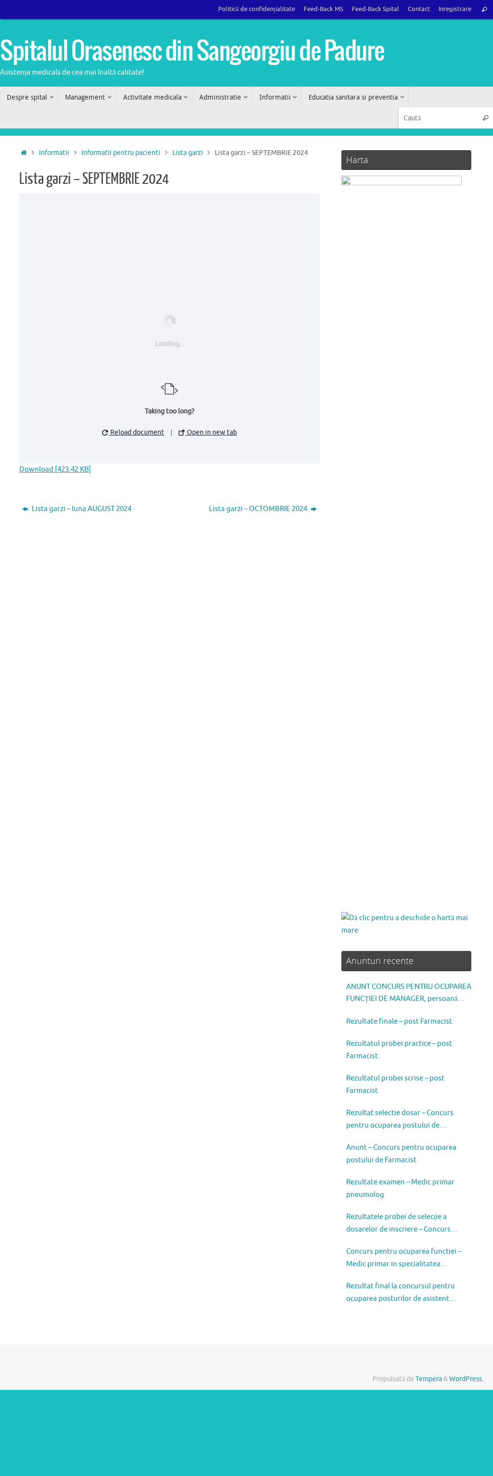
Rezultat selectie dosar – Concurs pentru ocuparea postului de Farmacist (400, 1119)
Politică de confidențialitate (256, 9)
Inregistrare (455, 9)
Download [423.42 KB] (55, 469)
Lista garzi (187, 153)
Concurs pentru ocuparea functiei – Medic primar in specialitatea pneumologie (403, 1258)
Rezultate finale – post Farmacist (399, 1021)
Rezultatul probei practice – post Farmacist (399, 1050)
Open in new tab (211, 432)
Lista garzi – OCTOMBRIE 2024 (259, 508)
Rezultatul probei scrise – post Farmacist (395, 1084)
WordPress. (466, 1379)
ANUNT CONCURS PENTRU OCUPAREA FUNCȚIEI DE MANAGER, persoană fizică (408, 993)
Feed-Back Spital (375, 9)
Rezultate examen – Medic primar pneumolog (400, 1188)
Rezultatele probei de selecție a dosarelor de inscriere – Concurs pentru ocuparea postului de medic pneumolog (403, 1223)
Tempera (428, 1379)
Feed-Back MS (323, 9)
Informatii (54, 153)
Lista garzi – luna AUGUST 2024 (80, 508)
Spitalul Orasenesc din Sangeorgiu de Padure (192, 52)
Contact (419, 9)
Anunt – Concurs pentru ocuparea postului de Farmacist (401, 1154)
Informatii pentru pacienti (120, 153)
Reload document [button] (136, 432)
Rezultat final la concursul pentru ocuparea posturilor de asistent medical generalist (400, 1293)
